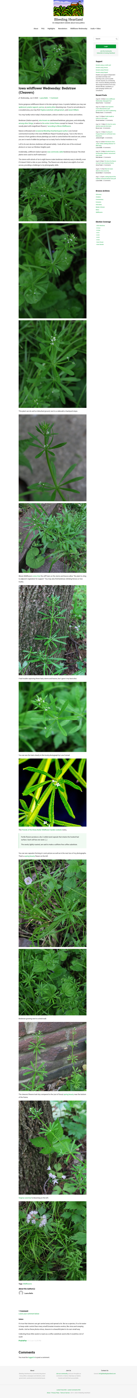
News (97, 209)
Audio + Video (95, 29)
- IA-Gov (98, 228)
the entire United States (51, 123)
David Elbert (99, 173)
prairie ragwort (32, 107)
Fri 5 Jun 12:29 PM (34, 1341)
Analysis (98, 197)
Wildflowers (27, 1284)
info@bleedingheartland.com (107, 1373)
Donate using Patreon (102, 70)
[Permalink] (19, 98)
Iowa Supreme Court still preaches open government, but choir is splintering (106, 108)
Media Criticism (100, 207)
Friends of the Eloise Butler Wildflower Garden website (42, 830)
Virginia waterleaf (46, 110)
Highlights (51, 29)
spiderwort (23, 107)
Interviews (99, 204)
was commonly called (55, 152)
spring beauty (30, 856)
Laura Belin (44, 98)
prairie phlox (51, 107)
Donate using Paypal (102, 72)
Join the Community (106, 51)
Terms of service (65, 1393)
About (36, 29)
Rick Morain (99, 157)
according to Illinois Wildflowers (59, 126)
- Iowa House (99, 242)
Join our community (62, 1373)
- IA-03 (98, 237)
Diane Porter (99, 103)
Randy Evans (99, 112)
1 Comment (53, 98)
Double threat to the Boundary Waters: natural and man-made (105, 153)
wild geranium (59, 110)
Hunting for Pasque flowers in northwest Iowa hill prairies (105, 134)
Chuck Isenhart (100, 120)
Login (106, 46)
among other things (26, 123)
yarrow (41, 107)
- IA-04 (98, 239)
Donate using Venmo (102, 67)
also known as (44, 120)
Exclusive (98, 202)
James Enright (100, 138)
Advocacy (98, 194)
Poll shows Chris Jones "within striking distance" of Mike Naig (105, 143)
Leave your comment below (29, 1314)
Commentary (99, 199)
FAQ (42, 29)
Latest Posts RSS (62, 1390)
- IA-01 (98, 232)
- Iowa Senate (100, 244)
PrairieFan (23, 1341)
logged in (31, 1357)
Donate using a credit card (103, 65)
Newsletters (62, 29)
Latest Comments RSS (73, 1390)
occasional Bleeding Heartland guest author (52, 131)
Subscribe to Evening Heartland (106, 53)
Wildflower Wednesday (78, 29)
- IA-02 (98, 235)
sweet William (73, 110)
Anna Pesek (99, 165)
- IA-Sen (98, 230)
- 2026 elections (100, 225)
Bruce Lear (99, 128)
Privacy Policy (55, 1393)
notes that (36, 576)
